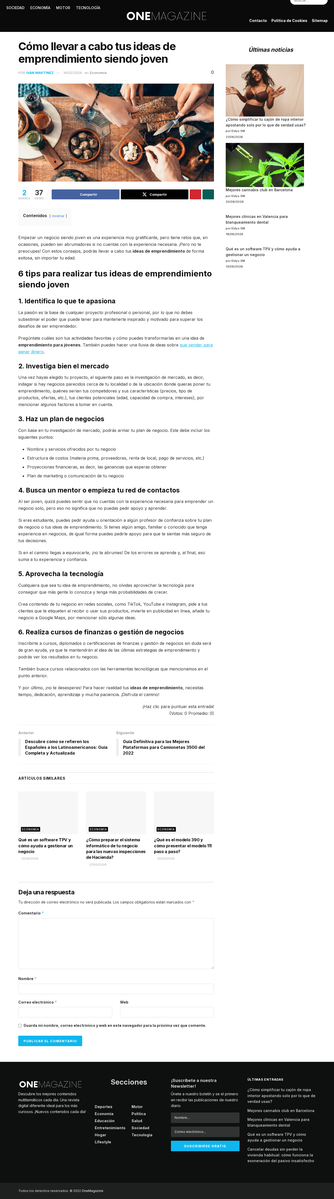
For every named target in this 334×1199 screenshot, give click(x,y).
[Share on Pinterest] (195, 194)
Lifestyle (15, 39)
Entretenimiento (110, 1128)
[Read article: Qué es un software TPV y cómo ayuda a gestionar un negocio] (48, 812)
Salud (137, 1121)
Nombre (27, 978)
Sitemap (320, 20)
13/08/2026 (29, 858)
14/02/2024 (72, 73)
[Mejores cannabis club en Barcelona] (265, 165)
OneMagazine (92, 1191)
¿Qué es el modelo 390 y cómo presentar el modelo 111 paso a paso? (183, 845)
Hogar (37, 39)
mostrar (58, 216)
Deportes (103, 1106)
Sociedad (140, 1128)
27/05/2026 (97, 864)
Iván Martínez (40, 73)
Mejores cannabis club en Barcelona (259, 190)
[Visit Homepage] (167, 15)
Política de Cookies (289, 20)
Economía (98, 73)
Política (139, 1113)
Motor (137, 1106)
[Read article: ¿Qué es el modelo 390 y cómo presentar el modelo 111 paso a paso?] (184, 812)
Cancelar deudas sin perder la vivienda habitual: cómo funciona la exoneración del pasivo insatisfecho (280, 1155)
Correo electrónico (37, 1002)
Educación (105, 1121)
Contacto (258, 20)
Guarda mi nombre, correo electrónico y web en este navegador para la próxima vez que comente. (114, 1025)
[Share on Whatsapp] (208, 194)
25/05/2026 (165, 858)
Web (124, 1002)
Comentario (31, 913)
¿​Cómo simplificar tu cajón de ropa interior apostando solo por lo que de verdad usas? (281, 1095)
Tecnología (142, 1135)
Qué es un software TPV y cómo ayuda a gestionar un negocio (45, 845)
